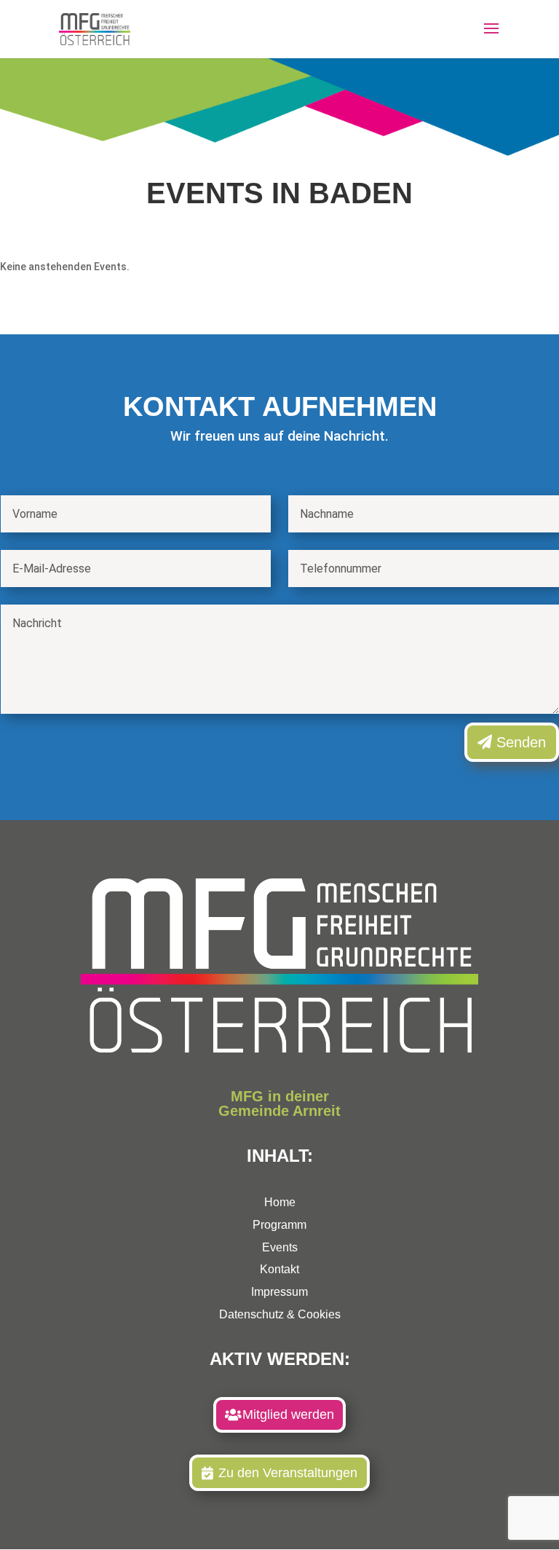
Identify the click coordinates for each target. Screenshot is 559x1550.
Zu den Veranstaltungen (287, 1473)
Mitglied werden (288, 1414)
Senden (521, 742)
